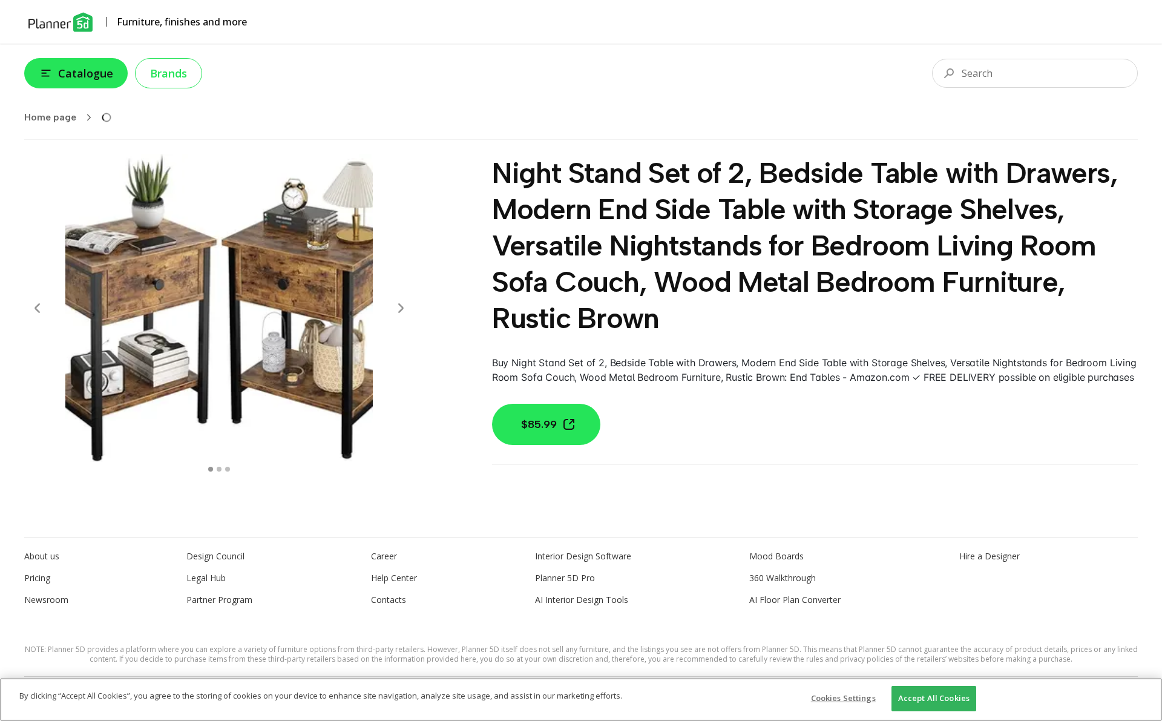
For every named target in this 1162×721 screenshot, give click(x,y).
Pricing (37, 578)
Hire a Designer (989, 556)
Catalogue (85, 73)
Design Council (215, 556)
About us (41, 556)
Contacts (388, 599)
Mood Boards (776, 556)
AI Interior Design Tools (581, 599)
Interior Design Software (583, 556)
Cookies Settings (843, 698)
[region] (581, 699)
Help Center (394, 578)
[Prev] (37, 308)
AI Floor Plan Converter (795, 599)
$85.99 (539, 424)
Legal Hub (206, 578)
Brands (168, 73)
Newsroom (46, 599)
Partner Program (219, 599)
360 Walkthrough (782, 578)
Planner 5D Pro (565, 578)
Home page (50, 117)
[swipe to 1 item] (219, 469)
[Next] (400, 308)
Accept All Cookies (934, 698)
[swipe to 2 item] (227, 469)
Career (384, 556)
